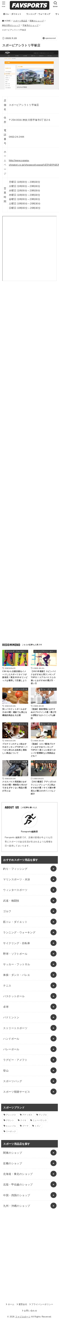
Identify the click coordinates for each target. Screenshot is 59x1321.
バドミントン (11, 1017)
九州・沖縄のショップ (16, 1205)
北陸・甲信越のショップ (18, 1184)
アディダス (27, 1115)
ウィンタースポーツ (15, 889)
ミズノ (38, 1126)
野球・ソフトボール (15, 953)
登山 (6, 1070)
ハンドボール (11, 1038)
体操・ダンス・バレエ (16, 974)
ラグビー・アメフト (15, 1059)
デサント (10, 1120)
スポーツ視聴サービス (16, 1091)
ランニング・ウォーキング (19, 932)
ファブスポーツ (22, 1316)
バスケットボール (14, 996)
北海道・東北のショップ (18, 1173)
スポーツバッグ (12, 1081)
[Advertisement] (29, 322)
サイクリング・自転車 (16, 943)
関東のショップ (12, 1152)
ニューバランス (40, 1120)
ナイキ (23, 1120)
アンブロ (43, 1115)
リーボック (11, 1131)
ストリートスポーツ (15, 1028)
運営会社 (23, 1304)
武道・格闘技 (11, 900)
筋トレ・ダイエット (15, 921)
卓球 (6, 1006)
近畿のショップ (12, 1163)
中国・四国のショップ (16, 1195)
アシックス (11, 1115)
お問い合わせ (30, 1310)
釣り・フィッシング (15, 868)
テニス (7, 985)
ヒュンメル (11, 1126)
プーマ (25, 1126)
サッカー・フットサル (16, 964)
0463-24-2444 (16, 137)
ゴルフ (7, 911)
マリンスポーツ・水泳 (16, 879)
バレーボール (11, 1049)
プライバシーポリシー (42, 1304)
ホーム (11, 1304)
